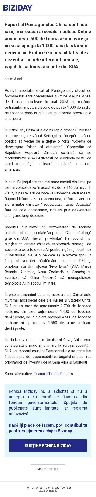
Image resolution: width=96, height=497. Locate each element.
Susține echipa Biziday (48, 445)
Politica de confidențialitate (42, 487)
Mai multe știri (48, 469)
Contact (66, 487)
